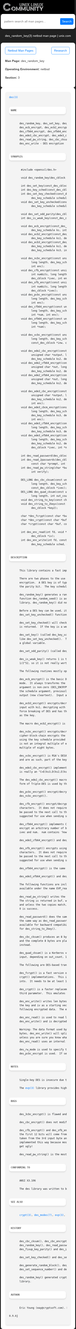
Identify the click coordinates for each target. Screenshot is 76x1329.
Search (67, 21)
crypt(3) (25, 1215)
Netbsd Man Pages (20, 50)
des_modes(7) (43, 1215)
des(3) (13, 97)
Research (60, 50)
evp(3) (29, 1088)
